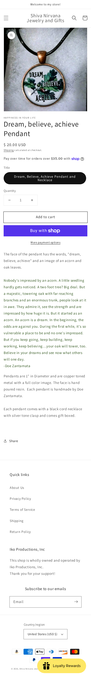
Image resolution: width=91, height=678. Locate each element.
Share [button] (13, 441)
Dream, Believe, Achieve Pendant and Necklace (45, 178)
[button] (6, 18)
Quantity (10, 191)
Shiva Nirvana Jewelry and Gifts (35, 668)
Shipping (9, 150)
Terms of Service (22, 509)
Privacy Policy (20, 498)
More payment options (45, 242)
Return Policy (20, 531)
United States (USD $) (42, 634)
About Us (17, 487)
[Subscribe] (76, 601)
